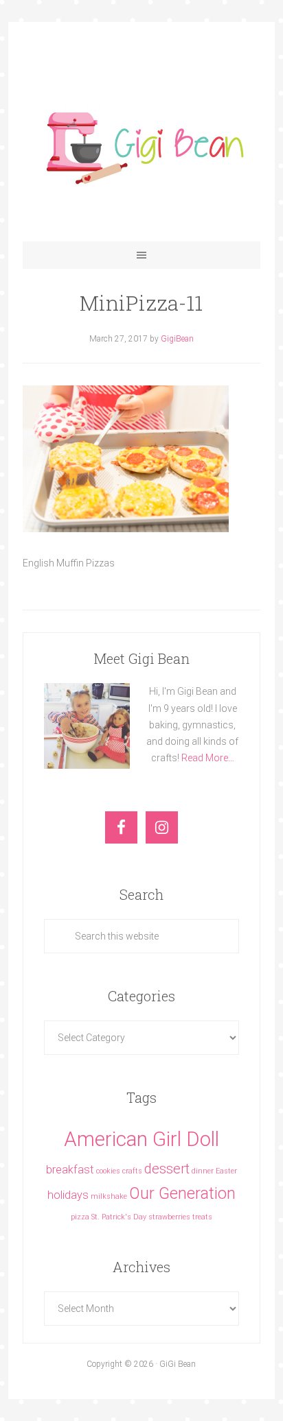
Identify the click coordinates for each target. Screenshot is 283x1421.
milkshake (109, 1196)
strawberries (169, 1217)
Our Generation (182, 1193)
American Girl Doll (141, 1139)
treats (202, 1217)
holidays (68, 1195)
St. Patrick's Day (118, 1217)
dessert (167, 1168)
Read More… (207, 757)
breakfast (70, 1169)
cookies (108, 1171)
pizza (80, 1217)
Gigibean (141, 145)
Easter (226, 1171)
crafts (132, 1171)
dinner (203, 1171)
